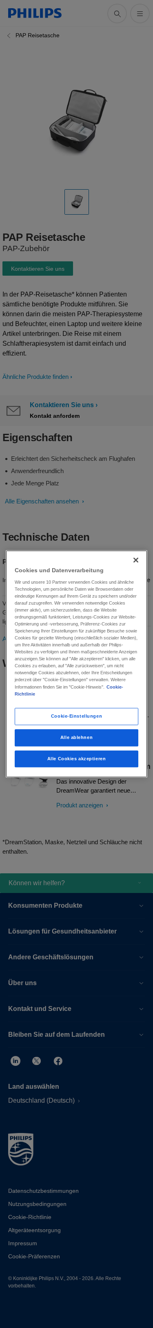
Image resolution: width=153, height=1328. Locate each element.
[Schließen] (136, 560)
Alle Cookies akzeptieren (76, 758)
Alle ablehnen (76, 737)
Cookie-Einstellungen (76, 716)
